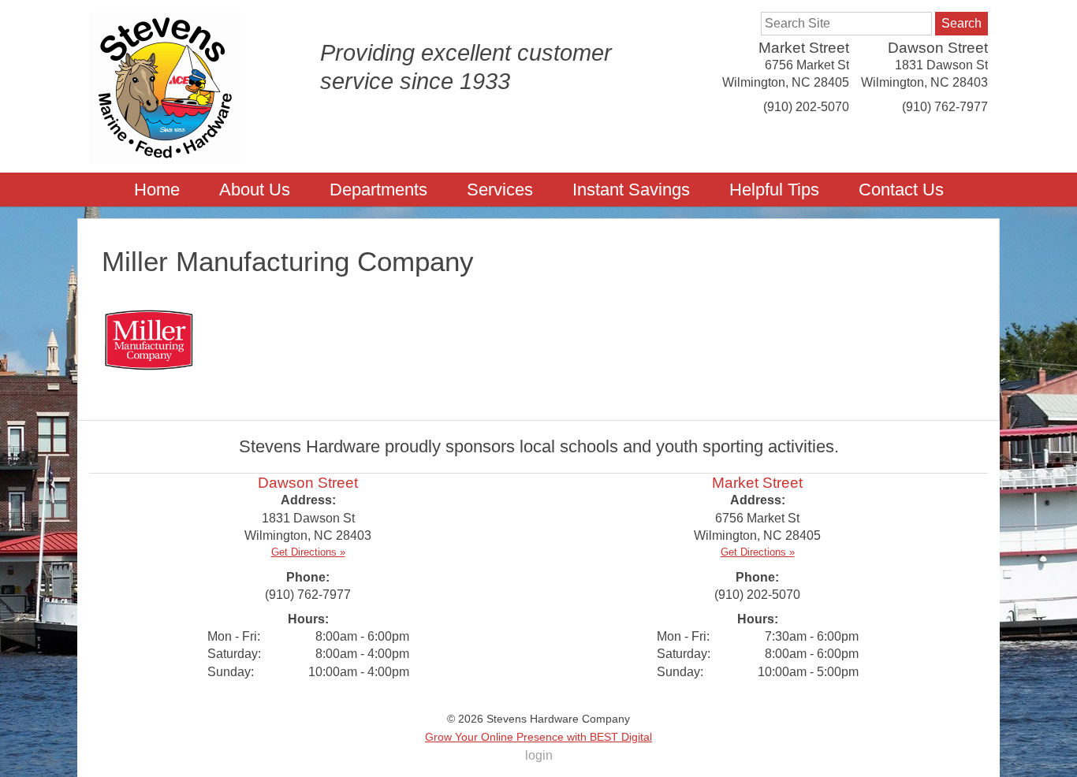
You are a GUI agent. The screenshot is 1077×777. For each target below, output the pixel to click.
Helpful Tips (774, 189)
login (539, 755)
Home (157, 189)
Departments (378, 189)
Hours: (308, 619)
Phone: (308, 577)
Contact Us (901, 189)
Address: (308, 500)
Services (500, 189)
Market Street (803, 47)
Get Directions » (308, 552)
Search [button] (961, 23)
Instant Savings (631, 189)
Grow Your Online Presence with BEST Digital (538, 737)
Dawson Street (938, 47)
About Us (254, 189)
